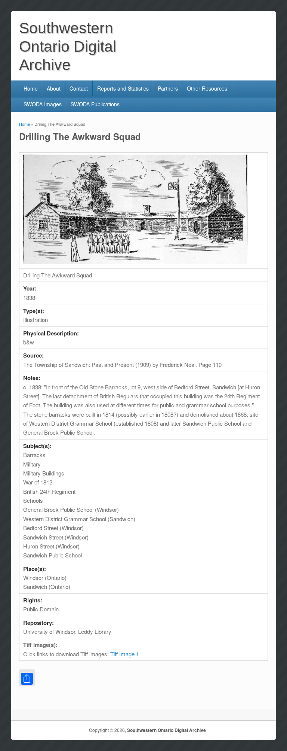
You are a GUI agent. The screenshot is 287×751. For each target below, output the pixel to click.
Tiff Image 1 (124, 654)
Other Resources (207, 88)
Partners (168, 88)
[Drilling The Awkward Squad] (135, 261)
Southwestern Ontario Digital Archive (166, 730)
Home (31, 88)
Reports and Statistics (123, 88)
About (54, 88)
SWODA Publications (95, 104)
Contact (79, 88)
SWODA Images (43, 104)
